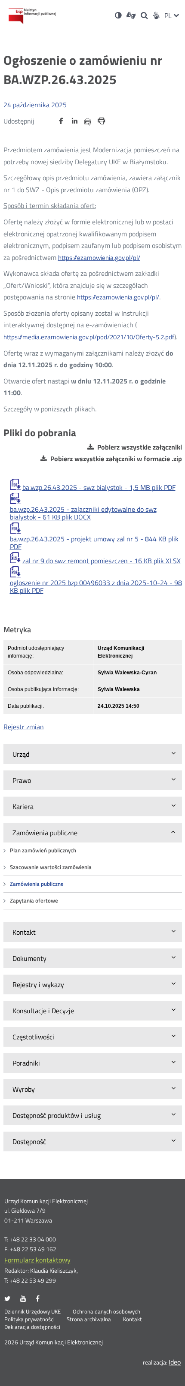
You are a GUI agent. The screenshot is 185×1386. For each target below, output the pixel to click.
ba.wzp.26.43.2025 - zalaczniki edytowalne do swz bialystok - (83, 513)
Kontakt (132, 1319)
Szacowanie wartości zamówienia (51, 867)
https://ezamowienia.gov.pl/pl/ (99, 258)
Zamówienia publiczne (37, 884)
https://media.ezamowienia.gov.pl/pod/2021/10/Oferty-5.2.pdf (88, 337)
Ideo (175, 1362)
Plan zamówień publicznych (43, 850)
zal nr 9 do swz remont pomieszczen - (101, 561)
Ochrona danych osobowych (106, 1312)
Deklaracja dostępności (32, 1327)
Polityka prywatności (29, 1319)
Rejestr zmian (23, 727)
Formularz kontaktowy (37, 1260)
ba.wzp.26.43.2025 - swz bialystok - (99, 487)
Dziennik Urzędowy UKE (32, 1312)
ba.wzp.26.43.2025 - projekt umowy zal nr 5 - (94, 542)
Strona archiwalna (89, 1319)
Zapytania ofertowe (34, 901)
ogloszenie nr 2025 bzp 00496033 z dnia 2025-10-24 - (96, 586)
